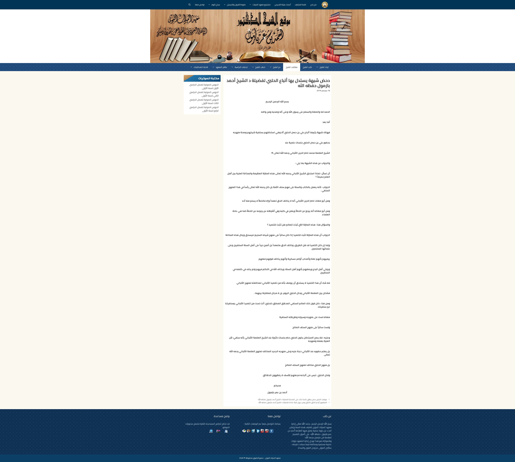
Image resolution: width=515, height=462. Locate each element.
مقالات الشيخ (291, 67)
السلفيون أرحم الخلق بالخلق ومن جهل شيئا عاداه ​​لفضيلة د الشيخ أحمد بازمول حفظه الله (292, 402)
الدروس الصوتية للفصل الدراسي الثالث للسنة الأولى (204, 101)
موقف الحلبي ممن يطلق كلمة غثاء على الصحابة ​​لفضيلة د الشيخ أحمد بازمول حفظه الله (292, 399)
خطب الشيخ (260, 67)
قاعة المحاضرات (201, 67)
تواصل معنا (200, 5)
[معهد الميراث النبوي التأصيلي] (325, 4)
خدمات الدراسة (241, 67)
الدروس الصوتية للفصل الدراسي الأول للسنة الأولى (204, 86)
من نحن (313, 5)
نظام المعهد (221, 67)
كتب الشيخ (307, 67)
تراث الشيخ (324, 67)
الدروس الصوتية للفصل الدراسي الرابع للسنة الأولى (204, 109)
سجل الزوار (215, 5)
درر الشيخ (276, 67)
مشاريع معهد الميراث (262, 5)
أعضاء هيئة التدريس (283, 5)
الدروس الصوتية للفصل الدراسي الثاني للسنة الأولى (204, 94)
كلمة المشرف (300, 5)
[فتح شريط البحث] (189, 4)
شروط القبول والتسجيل (236, 5)
